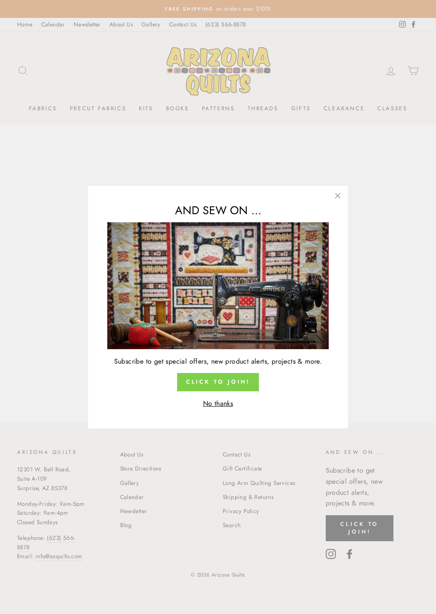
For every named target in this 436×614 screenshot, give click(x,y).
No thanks (218, 403)
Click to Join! (218, 382)
